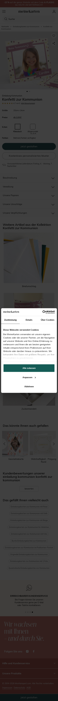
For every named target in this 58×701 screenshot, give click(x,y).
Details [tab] (29, 320)
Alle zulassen (29, 368)
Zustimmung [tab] (10, 320)
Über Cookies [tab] (47, 320)
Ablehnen (29, 386)
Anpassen (27, 377)
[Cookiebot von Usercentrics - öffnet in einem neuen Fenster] (42, 312)
